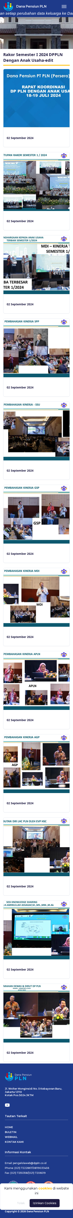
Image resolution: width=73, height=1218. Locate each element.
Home (9, 1127)
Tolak (21, 1203)
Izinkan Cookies (44, 1203)
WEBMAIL (11, 1137)
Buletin (10, 1132)
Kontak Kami (14, 1141)
